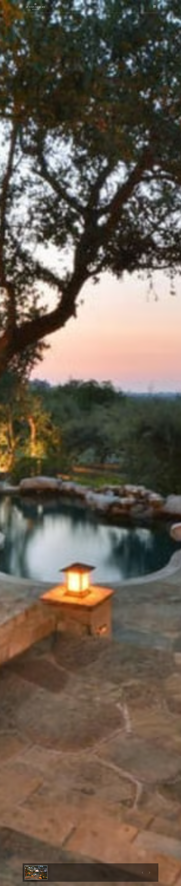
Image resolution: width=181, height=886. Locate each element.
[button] (36, 872)
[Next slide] (149, 872)
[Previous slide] (142, 872)
